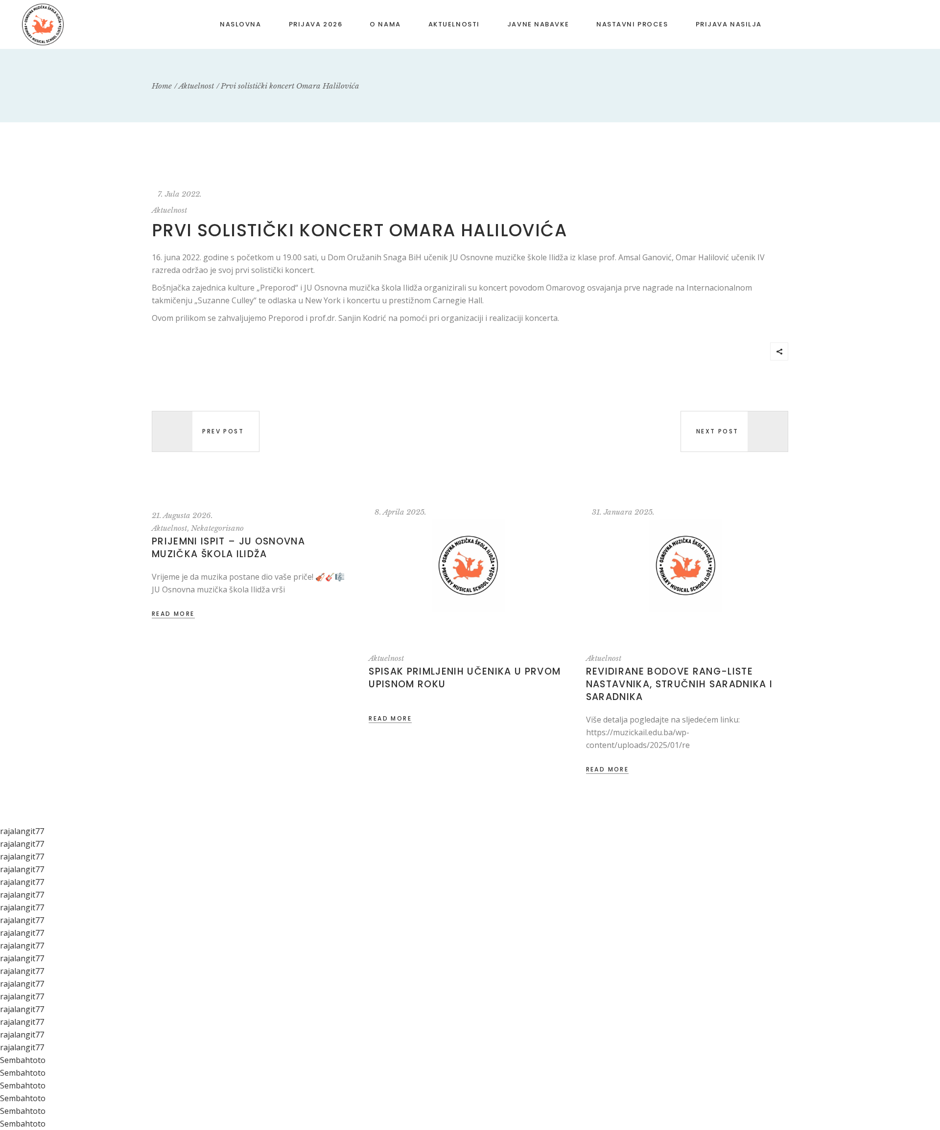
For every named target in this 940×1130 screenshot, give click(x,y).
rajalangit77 (22, 831)
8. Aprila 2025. (400, 512)
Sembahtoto (23, 1060)
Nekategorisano (217, 528)
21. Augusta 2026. (182, 515)
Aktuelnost (196, 85)
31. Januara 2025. (623, 512)
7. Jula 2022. (180, 194)
